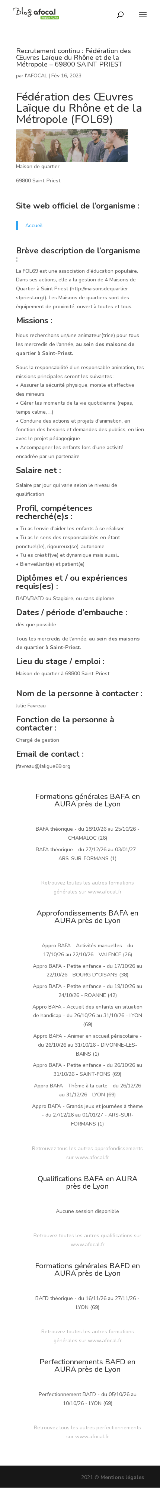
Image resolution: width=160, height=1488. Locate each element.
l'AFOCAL (36, 75)
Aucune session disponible (87, 1211)
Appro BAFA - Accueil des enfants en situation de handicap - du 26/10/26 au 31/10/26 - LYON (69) (87, 1015)
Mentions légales (122, 1477)
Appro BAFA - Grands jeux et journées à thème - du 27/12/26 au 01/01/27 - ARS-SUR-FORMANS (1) (87, 1115)
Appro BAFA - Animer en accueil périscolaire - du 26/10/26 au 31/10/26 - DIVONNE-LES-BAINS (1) (87, 1045)
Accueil (34, 225)
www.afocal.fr (105, 891)
